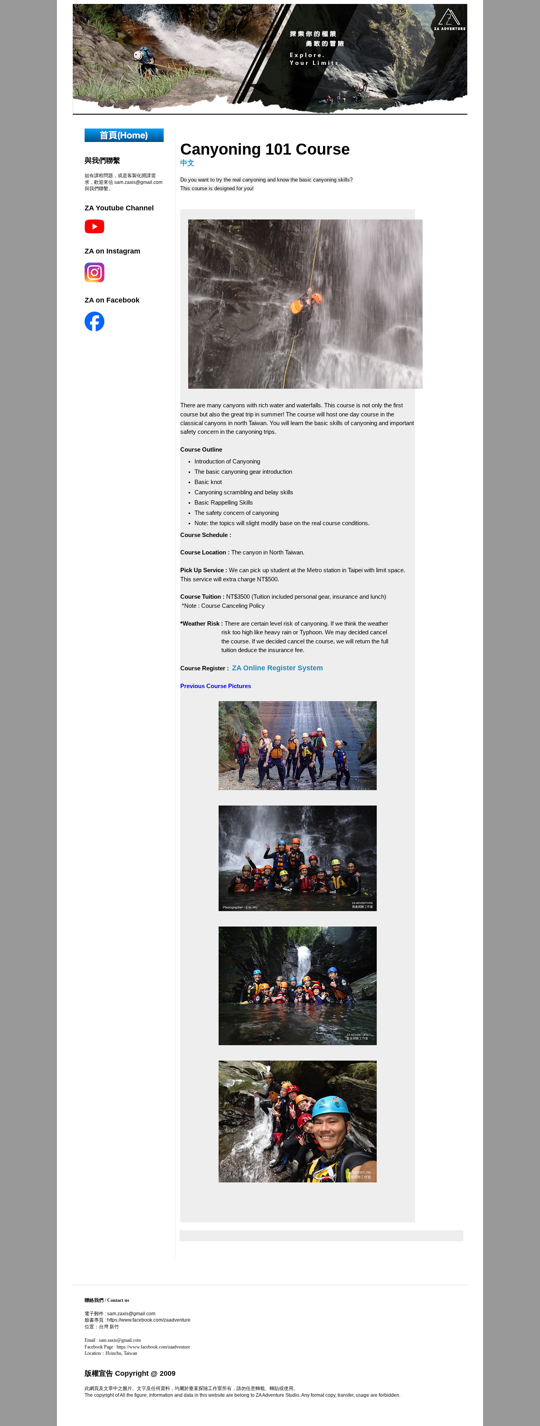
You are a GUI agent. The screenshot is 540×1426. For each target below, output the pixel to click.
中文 (187, 163)
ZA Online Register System (277, 668)
